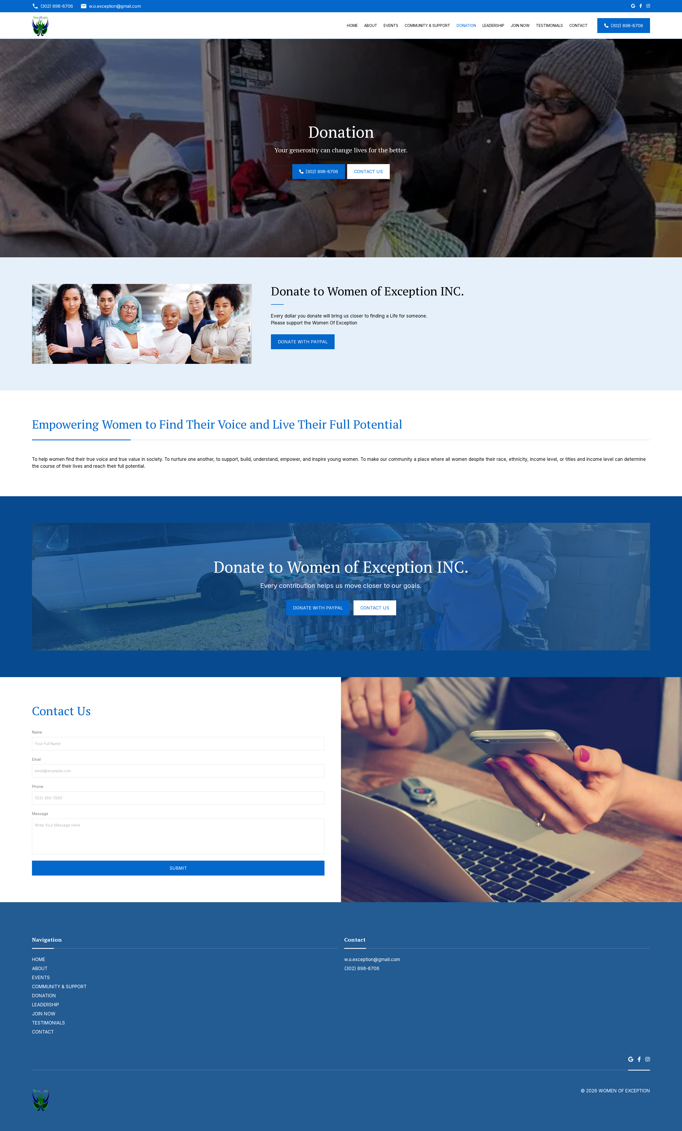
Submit (178, 868)
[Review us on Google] (633, 6)
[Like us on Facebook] (640, 6)
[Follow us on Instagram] (648, 6)
